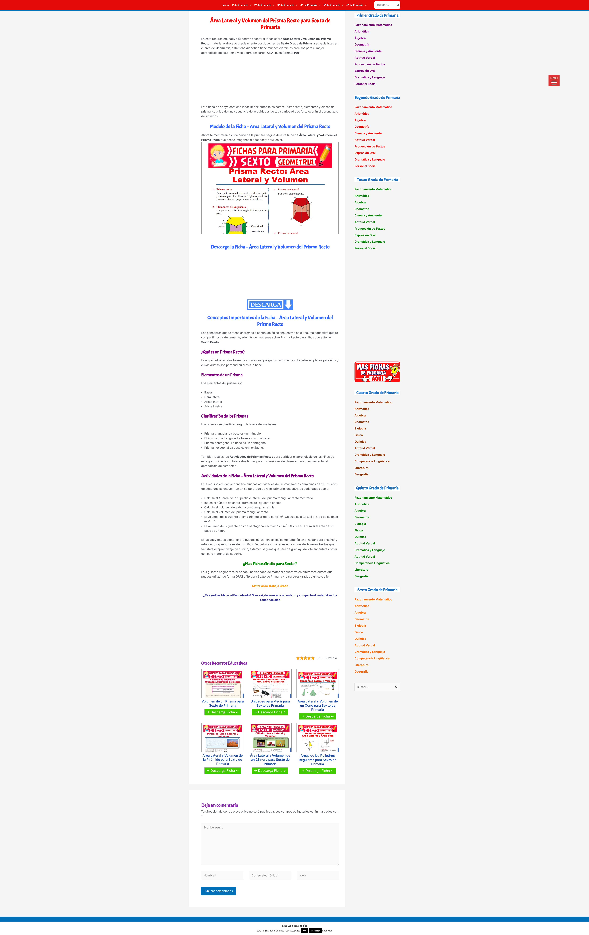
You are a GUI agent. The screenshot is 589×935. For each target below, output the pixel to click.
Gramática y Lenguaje (369, 77)
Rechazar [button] (315, 930)
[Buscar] (398, 5)
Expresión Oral (364, 71)
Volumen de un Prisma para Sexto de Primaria (223, 703)
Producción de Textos (369, 64)
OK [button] (304, 930)
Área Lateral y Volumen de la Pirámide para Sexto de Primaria (222, 760)
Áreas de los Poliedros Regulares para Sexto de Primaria (317, 760)
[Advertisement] (270, 81)
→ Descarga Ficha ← (222, 712)
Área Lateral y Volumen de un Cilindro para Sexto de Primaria (270, 760)
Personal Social (365, 84)
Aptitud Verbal (364, 57)
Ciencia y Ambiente (368, 51)
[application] (249, 5)
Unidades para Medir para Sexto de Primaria (270, 703)
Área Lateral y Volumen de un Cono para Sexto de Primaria (318, 705)
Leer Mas (327, 930)
